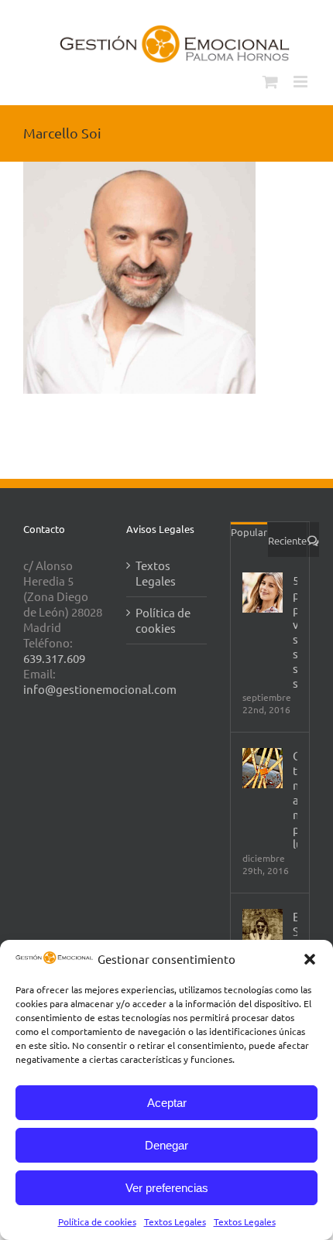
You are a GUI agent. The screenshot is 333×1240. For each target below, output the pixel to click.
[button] (310, 959)
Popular (249, 531)
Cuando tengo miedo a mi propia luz (295, 799)
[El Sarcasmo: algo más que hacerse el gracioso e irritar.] (262, 929)
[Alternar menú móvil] (302, 81)
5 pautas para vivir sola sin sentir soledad (295, 631)
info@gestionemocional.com (100, 688)
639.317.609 (54, 658)
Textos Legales (175, 1221)
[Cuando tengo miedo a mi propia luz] (262, 768)
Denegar (166, 1145)
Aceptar (167, 1102)
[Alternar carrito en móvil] (270, 81)
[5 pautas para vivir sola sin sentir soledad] (262, 592)
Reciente (287, 540)
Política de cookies (97, 1221)
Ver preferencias (166, 1187)
